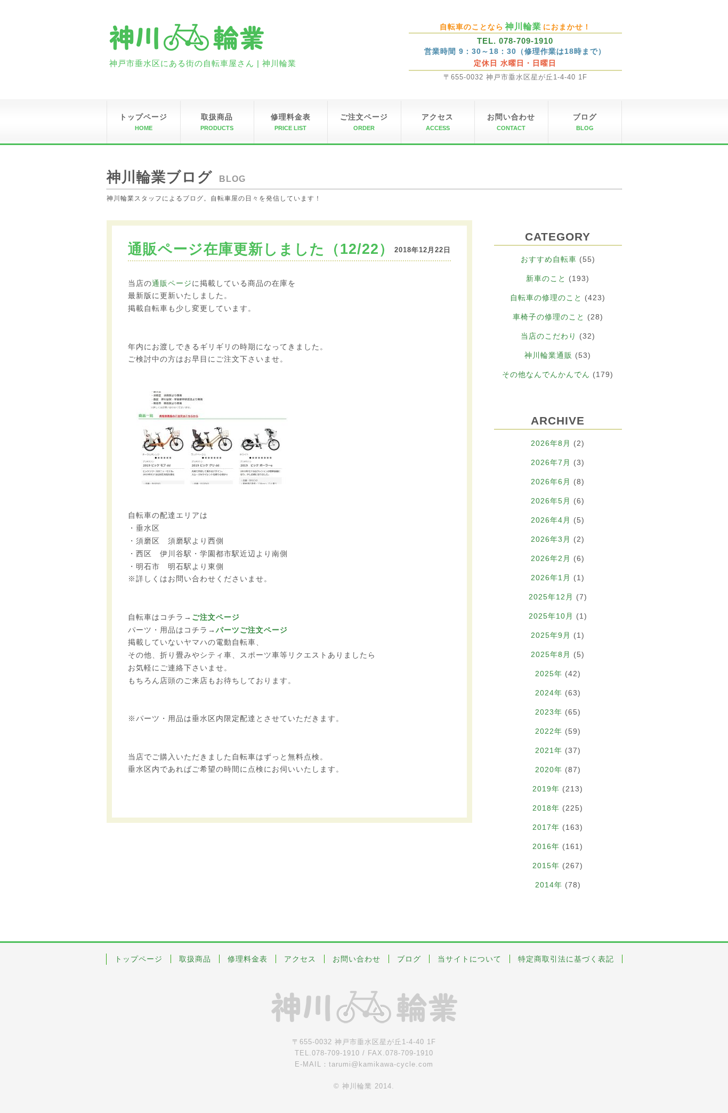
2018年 (546, 808)
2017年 (546, 827)
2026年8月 (551, 443)
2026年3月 (551, 539)
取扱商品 (195, 959)
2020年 (548, 769)
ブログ (409, 959)
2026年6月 (551, 481)
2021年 (548, 750)
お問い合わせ (357, 959)
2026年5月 (551, 501)
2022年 (548, 731)
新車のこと (546, 278)
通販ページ (172, 283)
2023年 (548, 712)
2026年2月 (551, 558)
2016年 (546, 846)
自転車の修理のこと (546, 297)
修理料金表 (248, 959)
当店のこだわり (549, 336)
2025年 (548, 673)
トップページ (139, 959)
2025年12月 (551, 596)
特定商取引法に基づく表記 (566, 959)
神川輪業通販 (548, 355)
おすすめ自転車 (549, 259)
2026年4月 (551, 520)
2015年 (546, 865)
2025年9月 (551, 635)
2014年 (548, 884)
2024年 (548, 692)
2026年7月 (551, 462)
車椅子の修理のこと (549, 317)
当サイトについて (469, 959)
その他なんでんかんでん (546, 374)
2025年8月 (551, 654)
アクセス (300, 959)
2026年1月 (551, 577)
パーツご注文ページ (252, 630)
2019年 (546, 788)
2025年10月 (551, 616)
